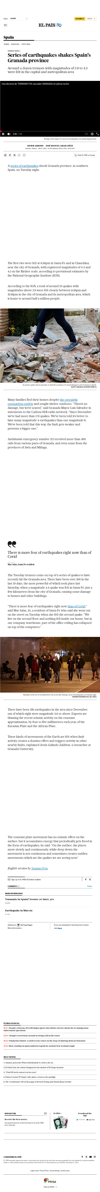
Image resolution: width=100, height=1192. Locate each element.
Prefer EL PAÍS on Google (86, 155)
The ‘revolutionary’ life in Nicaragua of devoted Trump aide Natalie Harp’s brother (38, 1082)
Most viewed (10, 1057)
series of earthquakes (24, 166)
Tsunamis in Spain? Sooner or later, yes (29, 899)
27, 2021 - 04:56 (45, 148)
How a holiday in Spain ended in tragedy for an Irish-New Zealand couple (42, 1046)
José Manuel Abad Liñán (59, 146)
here (60, 928)
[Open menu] (6, 25)
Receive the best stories (16, 1119)
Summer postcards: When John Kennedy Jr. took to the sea (29, 1063)
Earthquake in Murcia (18, 911)
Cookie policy (65, 1170)
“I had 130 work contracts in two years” (21, 1072)
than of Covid (76, 606)
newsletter (10, 1113)
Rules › (89, 886)
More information (14, 928)
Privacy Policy (44, 1170)
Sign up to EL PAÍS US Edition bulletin (26, 880)
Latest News (25, 44)
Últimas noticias (11, 1023)
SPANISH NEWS (14, 51)
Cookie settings (54, 1170)
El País (7, 914)
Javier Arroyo (35, 146)
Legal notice (34, 1170)
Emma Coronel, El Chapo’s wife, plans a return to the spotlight (30, 1077)
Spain (9, 37)
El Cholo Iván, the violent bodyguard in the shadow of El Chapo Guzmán (34, 1067)
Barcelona (15, 44)
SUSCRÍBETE (80, 19)
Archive (57, 1113)
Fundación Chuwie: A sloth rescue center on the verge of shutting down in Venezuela (47, 1041)
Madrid (6, 44)
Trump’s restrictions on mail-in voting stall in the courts (34, 1035)
